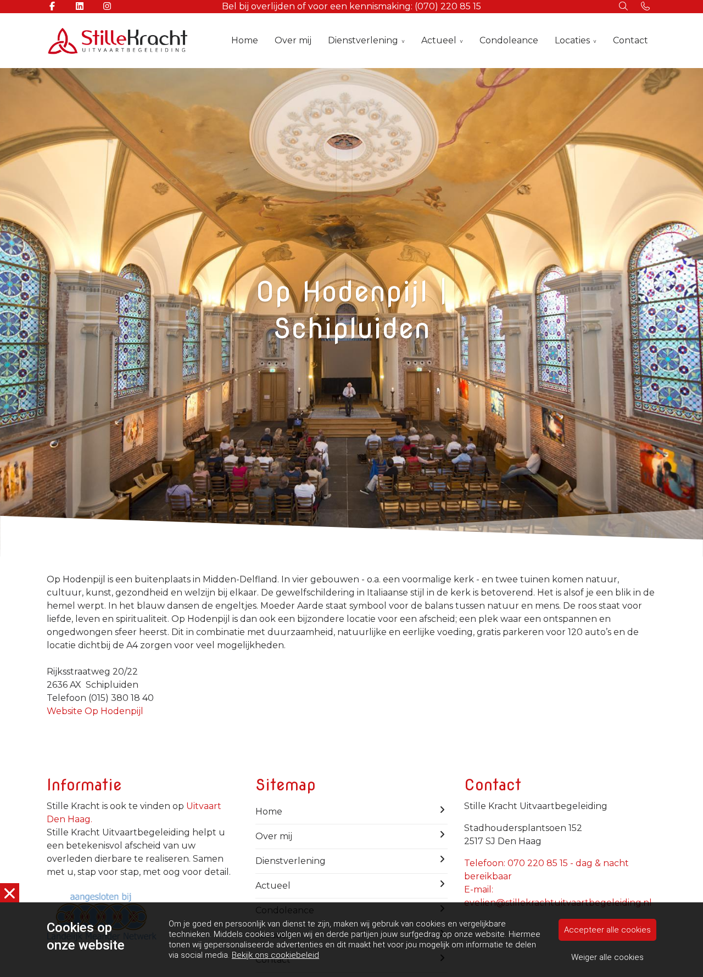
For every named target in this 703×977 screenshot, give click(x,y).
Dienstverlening (363, 40)
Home (244, 40)
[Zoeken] (623, 6)
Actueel (438, 40)
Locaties (572, 40)
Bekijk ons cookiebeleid (275, 955)
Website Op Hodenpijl (95, 711)
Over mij (293, 40)
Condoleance (508, 40)
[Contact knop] (645, 6)
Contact (630, 40)
